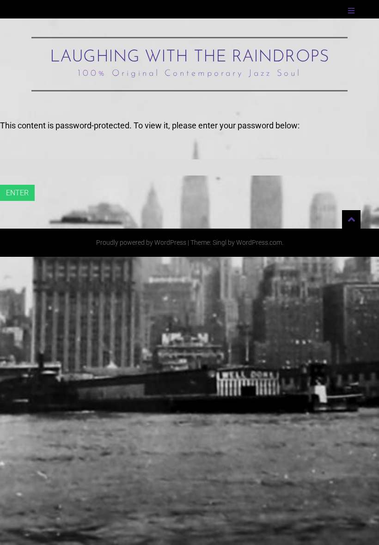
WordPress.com (259, 242)
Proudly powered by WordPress (141, 242)
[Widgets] (351, 219)
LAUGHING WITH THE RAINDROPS (189, 57)
